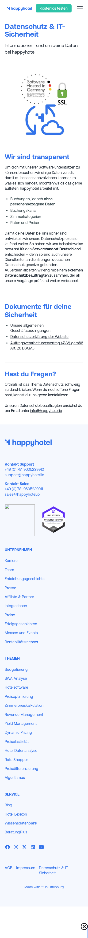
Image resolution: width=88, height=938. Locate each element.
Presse (10, 588)
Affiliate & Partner (19, 597)
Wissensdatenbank (21, 823)
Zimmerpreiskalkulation (24, 705)
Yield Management (21, 723)
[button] (79, 8)
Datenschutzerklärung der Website (39, 336)
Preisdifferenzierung (21, 768)
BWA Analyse (16, 678)
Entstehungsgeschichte (25, 579)
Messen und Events (21, 633)
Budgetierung (16, 669)
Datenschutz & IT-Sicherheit (54, 870)
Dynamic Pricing (18, 732)
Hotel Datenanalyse (21, 750)
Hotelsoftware (16, 687)
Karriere (11, 560)
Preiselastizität (17, 741)
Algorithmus (15, 777)
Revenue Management (24, 714)
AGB (8, 868)
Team (9, 570)
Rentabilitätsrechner (21, 642)
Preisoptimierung (19, 696)
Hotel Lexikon (16, 814)
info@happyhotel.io (46, 410)
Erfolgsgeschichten (21, 624)
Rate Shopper (16, 759)
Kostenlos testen (54, 8)
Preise (10, 615)
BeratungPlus (16, 832)
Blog (8, 805)
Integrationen (16, 606)
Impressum (25, 868)
